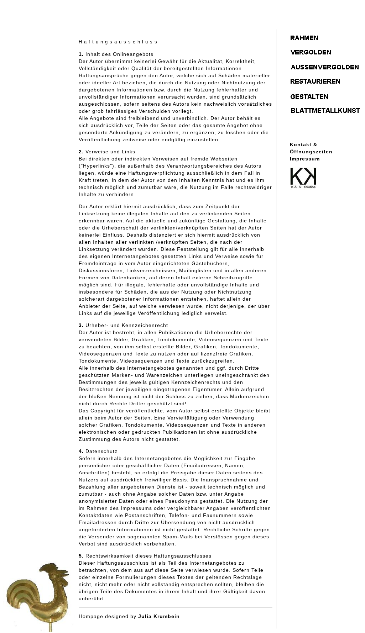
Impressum (305, 159)
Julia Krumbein (159, 616)
